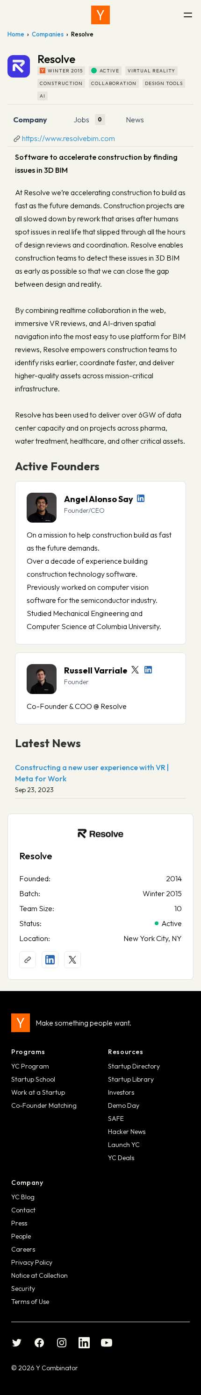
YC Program (30, 1066)
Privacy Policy (31, 1262)
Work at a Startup (38, 1092)
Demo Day (123, 1105)
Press (19, 1223)
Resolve (35, 856)
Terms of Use (30, 1301)
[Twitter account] (135, 669)
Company (30, 119)
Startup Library (131, 1079)
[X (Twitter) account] (72, 959)
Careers (23, 1249)
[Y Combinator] (100, 15)
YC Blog (23, 1197)
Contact (23, 1210)
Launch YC (124, 1144)
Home (15, 34)
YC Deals (121, 1158)
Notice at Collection (39, 1275)
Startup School (33, 1079)
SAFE (116, 1118)
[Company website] (27, 959)
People (21, 1236)
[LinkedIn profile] (140, 498)
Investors (121, 1092)
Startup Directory (134, 1066)
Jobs (81, 119)
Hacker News (126, 1131)
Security (23, 1288)
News (135, 119)
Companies (48, 34)
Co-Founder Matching (44, 1105)
